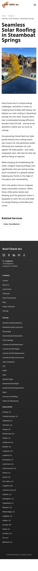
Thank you (6, 294)
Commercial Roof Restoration (13, 345)
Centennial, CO (8, 442)
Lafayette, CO (7, 516)
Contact (5, 281)
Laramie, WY (7, 525)
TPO (4, 366)
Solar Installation (11, 224)
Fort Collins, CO (8, 481)
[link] (18, 19)
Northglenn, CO (8, 499)
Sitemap (5, 311)
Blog (4, 302)
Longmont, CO (8, 451)
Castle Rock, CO (8, 464)
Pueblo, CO (6, 438)
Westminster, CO (8, 434)
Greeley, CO (7, 412)
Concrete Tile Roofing (10, 397)
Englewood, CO (8, 503)
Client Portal (7, 289)
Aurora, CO (6, 477)
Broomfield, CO (8, 460)
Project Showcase (9, 307)
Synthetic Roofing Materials (12, 323)
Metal (5, 392)
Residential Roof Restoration (13, 336)
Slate (4, 375)
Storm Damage (8, 340)
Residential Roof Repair (11, 384)
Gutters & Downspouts (10, 401)
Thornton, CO (7, 425)
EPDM (5, 371)
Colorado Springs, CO (10, 416)
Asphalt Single (8, 379)
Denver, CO (6, 473)
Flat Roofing (7, 332)
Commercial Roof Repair (11, 349)
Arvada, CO (6, 429)
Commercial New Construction (13, 358)
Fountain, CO (7, 533)
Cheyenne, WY (8, 486)
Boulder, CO (7, 447)
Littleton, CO (7, 494)
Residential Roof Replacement (13, 388)
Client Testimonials (9, 298)
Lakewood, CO (7, 421)
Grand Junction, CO (9, 468)
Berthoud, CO (7, 542)
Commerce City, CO (9, 490)
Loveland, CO (7, 455)
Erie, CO (5, 538)
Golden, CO (7, 520)
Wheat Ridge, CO (9, 512)
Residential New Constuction (13, 327)
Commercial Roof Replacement (13, 353)
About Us (6, 285)
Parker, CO (6, 529)
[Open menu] (34, 4)
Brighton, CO (7, 507)
